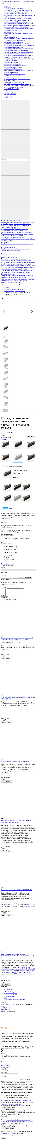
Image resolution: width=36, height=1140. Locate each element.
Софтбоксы (19, 18)
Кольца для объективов (21, 59)
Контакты (7, 991)
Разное (16, 60)
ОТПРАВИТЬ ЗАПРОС (25, 577)
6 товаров (4, 439)
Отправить (4, 597)
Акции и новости (10, 996)
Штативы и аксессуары (16, 13)
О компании (8, 989)
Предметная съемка (13, 38)
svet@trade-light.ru (6, 1009)
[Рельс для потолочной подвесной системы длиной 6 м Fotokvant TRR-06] (18, 693)
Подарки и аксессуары (18, 40)
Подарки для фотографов (12, 75)
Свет (5, 33)
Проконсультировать (7, 564)
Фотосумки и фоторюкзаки (18, 279)
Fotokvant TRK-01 (12, 904)
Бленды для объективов (18, 272)
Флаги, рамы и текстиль (17, 20)
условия (3, 1133)
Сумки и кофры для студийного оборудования (18, 24)
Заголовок (4, 587)
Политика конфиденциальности (14, 999)
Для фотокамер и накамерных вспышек (16, 44)
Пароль (3, 1062)
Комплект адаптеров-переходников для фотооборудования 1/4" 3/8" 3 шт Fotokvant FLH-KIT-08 (17, 955)
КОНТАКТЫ (8, 92)
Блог (5, 998)
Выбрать (5, 508)
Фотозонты (12, 18)
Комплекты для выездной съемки (11, 275)
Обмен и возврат (18, 87)
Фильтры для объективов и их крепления (18, 263)
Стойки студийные (14, 225)
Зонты (14, 74)
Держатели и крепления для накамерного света (16, 54)
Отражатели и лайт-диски (19, 15)
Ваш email (4, 1116)
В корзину (32, 436)
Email (2, 1058)
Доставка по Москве (10, 79)
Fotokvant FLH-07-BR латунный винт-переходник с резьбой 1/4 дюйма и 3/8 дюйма (18, 968)
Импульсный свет (21, 10)
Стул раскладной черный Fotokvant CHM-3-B (15, 761)
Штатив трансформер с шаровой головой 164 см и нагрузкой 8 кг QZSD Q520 (16, 821)
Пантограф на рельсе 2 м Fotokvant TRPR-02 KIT (16, 890)
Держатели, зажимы (14, 23)
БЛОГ (6, 90)
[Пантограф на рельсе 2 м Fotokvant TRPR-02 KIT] (18, 886)
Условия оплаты (9, 82)
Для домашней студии (11, 37)
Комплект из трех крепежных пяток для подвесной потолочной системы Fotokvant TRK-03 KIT (17, 638)
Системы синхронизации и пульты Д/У (18, 239)
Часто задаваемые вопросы (24, 85)
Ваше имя (4, 572)
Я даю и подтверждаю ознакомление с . (17, 1102)
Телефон (3, 576)
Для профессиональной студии (14, 8)
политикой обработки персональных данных (17, 1103)
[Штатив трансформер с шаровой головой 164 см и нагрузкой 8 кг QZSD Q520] (18, 817)
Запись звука (29, 244)
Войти (3, 1069)
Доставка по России (23, 79)
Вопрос (3, 595)
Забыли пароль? (6, 1067)
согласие (14, 1133)
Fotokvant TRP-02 (29, 906)
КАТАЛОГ (7, 7)
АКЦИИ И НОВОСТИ (11, 89)
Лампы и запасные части (13, 30)
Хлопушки (24, 25)
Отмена (10, 508)
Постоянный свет (10, 10)
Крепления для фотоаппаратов (13, 48)
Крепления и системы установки (17, 33)
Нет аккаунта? (5, 1065)
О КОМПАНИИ (9, 80)
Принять (3, 1138)
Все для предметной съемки (14, 224)
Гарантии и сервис (15, 84)
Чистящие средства (14, 54)
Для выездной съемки (11, 62)
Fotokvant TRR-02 (29, 904)
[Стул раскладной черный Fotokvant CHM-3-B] (18, 757)
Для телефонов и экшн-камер (13, 42)
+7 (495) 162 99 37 (10, 94)
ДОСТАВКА (8, 77)
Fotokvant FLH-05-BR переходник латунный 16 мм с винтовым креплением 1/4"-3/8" (18, 973)
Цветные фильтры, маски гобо (22, 232)
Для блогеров (8, 32)
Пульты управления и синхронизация (18, 270)
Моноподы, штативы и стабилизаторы (13, 68)
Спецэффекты (20, 74)
